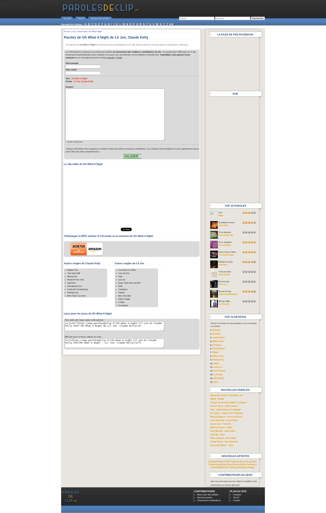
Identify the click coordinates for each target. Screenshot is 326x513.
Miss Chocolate (124, 296)
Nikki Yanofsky (248, 464)
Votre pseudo (72, 63)
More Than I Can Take (76, 296)
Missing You (72, 276)
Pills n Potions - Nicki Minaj (223, 438)
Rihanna (216, 330)
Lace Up (121, 280)
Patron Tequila (124, 299)
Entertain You (72, 293)
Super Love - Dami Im (220, 424)
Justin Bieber (218, 337)
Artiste (69, 81)
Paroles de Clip (100, 11)
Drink (120, 286)
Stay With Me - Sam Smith (222, 431)
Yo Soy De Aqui (226, 255)
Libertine (223, 265)
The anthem (123, 305)
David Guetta (218, 348)
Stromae (216, 334)
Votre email (71, 70)
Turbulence (123, 289)
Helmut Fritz (218, 360)
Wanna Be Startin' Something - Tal (226, 395)
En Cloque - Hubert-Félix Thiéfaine (226, 413)
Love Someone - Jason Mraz (224, 420)
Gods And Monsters (228, 294)
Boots (236, 464)
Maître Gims (218, 341)
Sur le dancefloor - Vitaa (221, 445)
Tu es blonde (225, 245)
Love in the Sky (226, 235)
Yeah (120, 276)
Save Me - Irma (217, 434)
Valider (131, 156)
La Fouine (218, 374)
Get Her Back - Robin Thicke (224, 406)
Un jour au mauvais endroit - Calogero (228, 402)
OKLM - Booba (217, 399)
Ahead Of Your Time (75, 280)
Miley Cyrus (218, 356)
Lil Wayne (217, 345)
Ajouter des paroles (100, 18)
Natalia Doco (226, 464)
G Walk (121, 302)
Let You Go (224, 304)
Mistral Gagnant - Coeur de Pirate (226, 417)
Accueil (67, 18)
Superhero (71, 283)
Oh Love (223, 284)
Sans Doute (224, 274)
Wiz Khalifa (218, 378)
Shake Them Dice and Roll (129, 283)
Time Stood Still (73, 273)
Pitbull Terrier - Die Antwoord (224, 442)
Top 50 (81, 18)
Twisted (121, 293)
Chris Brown (219, 371)
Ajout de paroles (204, 497)
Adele (216, 363)
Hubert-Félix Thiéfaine (228, 461)
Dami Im (245, 461)
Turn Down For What (126, 270)
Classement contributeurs (209, 500)
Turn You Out (123, 273)
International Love (74, 286)
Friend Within (217, 467)
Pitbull (215, 352)
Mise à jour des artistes (207, 494)
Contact (236, 500)
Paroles (70, 87)
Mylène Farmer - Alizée (221, 427)
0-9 (171, 24)
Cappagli (212, 461)
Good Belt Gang (245, 467)
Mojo (221, 215)
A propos (237, 494)
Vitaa (215, 382)
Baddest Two (72, 270)
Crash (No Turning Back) (77, 289)
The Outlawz (231, 467)
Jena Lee (217, 367)
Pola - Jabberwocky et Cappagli (225, 409)
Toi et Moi (223, 225)
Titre (68, 78)
